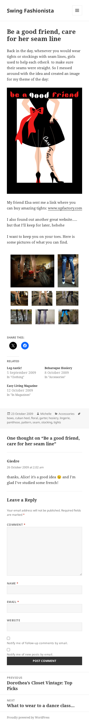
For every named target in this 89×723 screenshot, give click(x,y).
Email (13, 602)
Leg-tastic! (14, 368)
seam (36, 422)
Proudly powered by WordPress (28, 717)
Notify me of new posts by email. (30, 654)
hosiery (53, 418)
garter (43, 418)
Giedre (13, 461)
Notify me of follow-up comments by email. (37, 643)
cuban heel (22, 418)
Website (13, 620)
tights (57, 422)
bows (10, 418)
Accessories (67, 414)
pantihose (13, 422)
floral (34, 418)
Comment (16, 525)
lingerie (65, 418)
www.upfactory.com (65, 208)
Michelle (46, 414)
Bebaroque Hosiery (58, 368)
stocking (46, 422)
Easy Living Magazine (22, 386)
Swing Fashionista (30, 10)
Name (13, 583)
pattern (26, 422)
